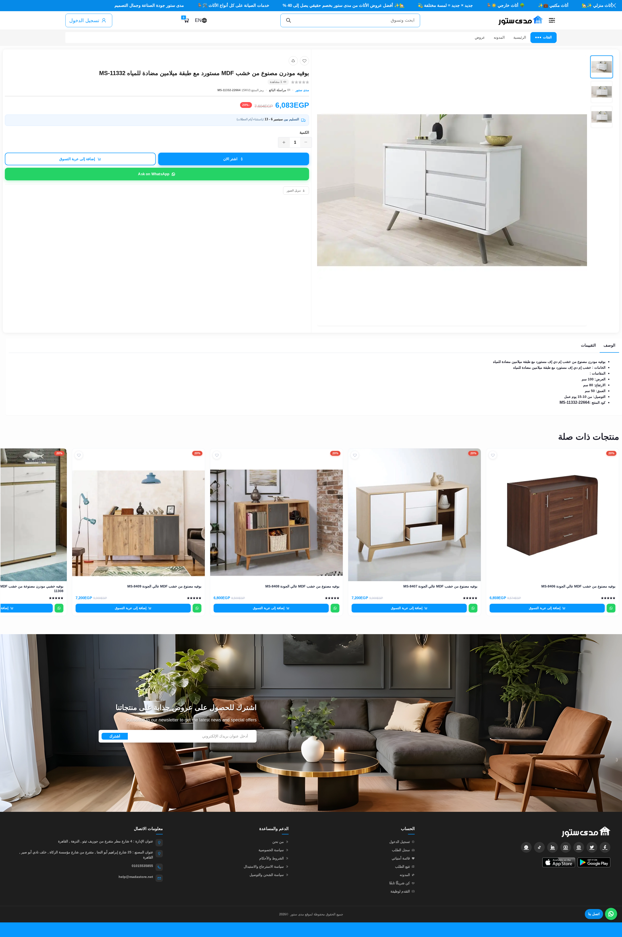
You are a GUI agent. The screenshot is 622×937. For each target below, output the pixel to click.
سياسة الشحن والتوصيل (267, 875)
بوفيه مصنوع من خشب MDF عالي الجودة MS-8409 (164, 586)
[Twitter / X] (592, 847)
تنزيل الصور (294, 190)
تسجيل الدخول (84, 20)
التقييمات (588, 345)
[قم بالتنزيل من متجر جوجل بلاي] (594, 862)
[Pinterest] (526, 847)
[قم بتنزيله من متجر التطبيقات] (558, 862)
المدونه (499, 37)
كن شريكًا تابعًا (399, 883)
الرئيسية (519, 37)
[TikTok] (539, 847)
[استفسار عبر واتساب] (611, 608)
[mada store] (517, 831)
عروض (480, 37)
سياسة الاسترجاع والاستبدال (264, 866)
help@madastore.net (136, 877)
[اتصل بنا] (611, 914)
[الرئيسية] (518, 20)
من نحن (278, 842)
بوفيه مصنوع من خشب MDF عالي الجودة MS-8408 (302, 586)
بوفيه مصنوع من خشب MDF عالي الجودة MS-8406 (578, 586)
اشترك (114, 736)
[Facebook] (605, 847)
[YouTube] (565, 847)
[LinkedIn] (552, 847)
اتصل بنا (594, 914)
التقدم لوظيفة (400, 891)
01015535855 (142, 866)
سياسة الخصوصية (271, 850)
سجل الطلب (401, 850)
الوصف (609, 345)
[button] (552, 20)
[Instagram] (578, 847)
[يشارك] (293, 60)
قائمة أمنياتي (401, 858)
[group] (465, 191)
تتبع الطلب (402, 866)
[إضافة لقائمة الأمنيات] (304, 60)
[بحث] (288, 20)
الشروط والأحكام (271, 858)
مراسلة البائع (277, 90)
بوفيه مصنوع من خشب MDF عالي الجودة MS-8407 (440, 586)
